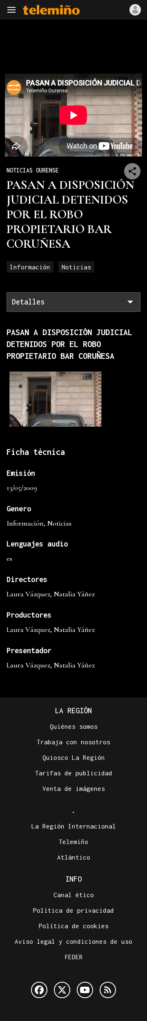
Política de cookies (74, 925)
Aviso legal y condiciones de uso (73, 941)
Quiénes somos (74, 726)
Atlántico (73, 857)
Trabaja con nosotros (73, 742)
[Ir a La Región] (51, 9)
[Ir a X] (62, 990)
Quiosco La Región (73, 757)
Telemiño (73, 841)
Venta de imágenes (73, 788)
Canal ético (73, 894)
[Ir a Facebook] (39, 990)
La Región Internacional (73, 826)
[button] (11, 10)
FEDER (74, 957)
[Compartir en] (132, 171)
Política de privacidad (73, 910)
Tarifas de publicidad (73, 773)
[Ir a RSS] (108, 990)
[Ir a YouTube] (85, 990)
